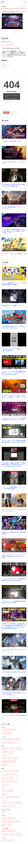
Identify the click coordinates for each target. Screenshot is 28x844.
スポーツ (14, 742)
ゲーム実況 (4, 802)
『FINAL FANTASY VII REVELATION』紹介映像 (14, 672)
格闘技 (13, 729)
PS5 (2, 67)
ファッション (13, 774)
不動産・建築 (4, 761)
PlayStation (4, 66)
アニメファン (13, 834)
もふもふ (11, 840)
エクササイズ (4, 733)
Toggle (3, 2)
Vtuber (19, 834)
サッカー (4, 729)
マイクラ (10, 802)
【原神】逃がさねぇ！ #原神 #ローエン (11, 305)
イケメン (4, 796)
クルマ (8, 774)
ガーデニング (13, 781)
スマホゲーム (4, 806)
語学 (10, 761)
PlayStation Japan (6, 41)
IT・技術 (8, 742)
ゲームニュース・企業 (7, 44)
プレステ (3, 63)
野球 (8, 729)
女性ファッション (10, 796)
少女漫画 (17, 796)
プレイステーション (5, 64)
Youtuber (4, 821)
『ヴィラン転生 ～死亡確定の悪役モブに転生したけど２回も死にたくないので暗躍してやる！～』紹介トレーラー (13, 231)
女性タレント (17, 821)
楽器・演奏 (18, 748)
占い (3, 781)
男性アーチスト (5, 748)
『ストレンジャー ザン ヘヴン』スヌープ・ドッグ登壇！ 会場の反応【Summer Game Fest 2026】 (14, 556)
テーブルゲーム (11, 806)
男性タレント (11, 821)
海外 (3, 742)
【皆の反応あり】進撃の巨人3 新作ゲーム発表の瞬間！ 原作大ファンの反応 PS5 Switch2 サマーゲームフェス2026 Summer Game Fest (14, 464)
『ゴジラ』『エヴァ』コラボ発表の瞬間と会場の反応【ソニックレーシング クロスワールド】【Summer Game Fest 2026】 (14, 373)
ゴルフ (10, 733)
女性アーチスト (12, 748)
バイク (8, 781)
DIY (3, 774)
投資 (14, 761)
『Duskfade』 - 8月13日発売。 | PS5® (11, 141)
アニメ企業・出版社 (5, 834)
